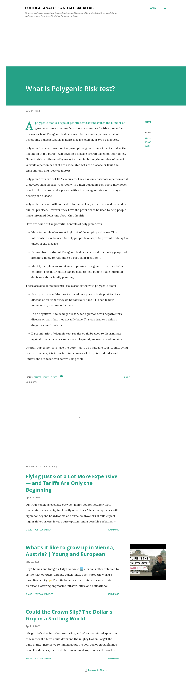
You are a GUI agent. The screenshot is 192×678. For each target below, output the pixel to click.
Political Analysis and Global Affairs (60, 7)
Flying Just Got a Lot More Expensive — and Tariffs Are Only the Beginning (72, 483)
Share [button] (148, 122)
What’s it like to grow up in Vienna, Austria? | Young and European (70, 551)
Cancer (148, 138)
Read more (113, 529)
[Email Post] (61, 377)
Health (148, 142)
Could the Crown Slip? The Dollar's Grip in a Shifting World (69, 615)
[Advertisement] (96, 45)
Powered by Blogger (98, 670)
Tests (147, 146)
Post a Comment (44, 529)
